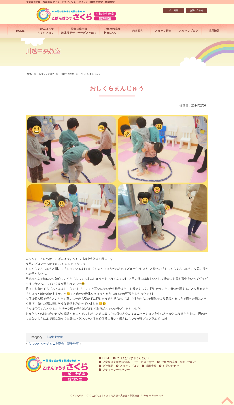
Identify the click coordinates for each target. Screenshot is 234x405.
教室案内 (137, 30)
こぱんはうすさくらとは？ (45, 30)
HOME (20, 30)
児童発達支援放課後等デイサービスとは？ (79, 30)
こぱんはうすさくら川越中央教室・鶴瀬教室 (115, 395)
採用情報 (150, 365)
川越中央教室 (54, 337)
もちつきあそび (38, 343)
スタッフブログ (129, 365)
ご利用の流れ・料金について (179, 362)
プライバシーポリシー (116, 369)
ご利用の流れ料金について (112, 30)
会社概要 (173, 10)
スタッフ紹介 (163, 30)
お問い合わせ (196, 10)
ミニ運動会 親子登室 (64, 343)
